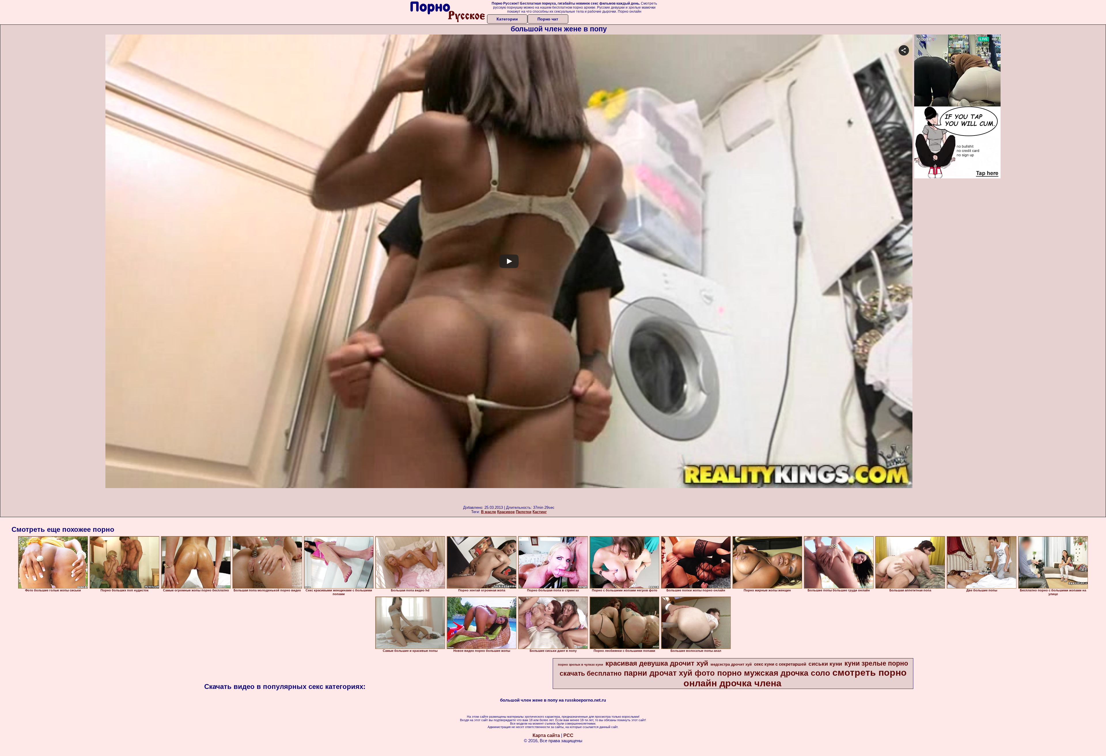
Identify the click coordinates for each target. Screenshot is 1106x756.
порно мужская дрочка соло (773, 673)
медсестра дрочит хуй (731, 664)
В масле (488, 512)
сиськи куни (825, 664)
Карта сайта (546, 735)
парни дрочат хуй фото (669, 673)
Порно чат (547, 19)
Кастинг (540, 512)
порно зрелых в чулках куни (580, 664)
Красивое (506, 512)
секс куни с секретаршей (780, 664)
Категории (507, 19)
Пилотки (523, 512)
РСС (568, 735)
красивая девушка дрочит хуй (656, 663)
